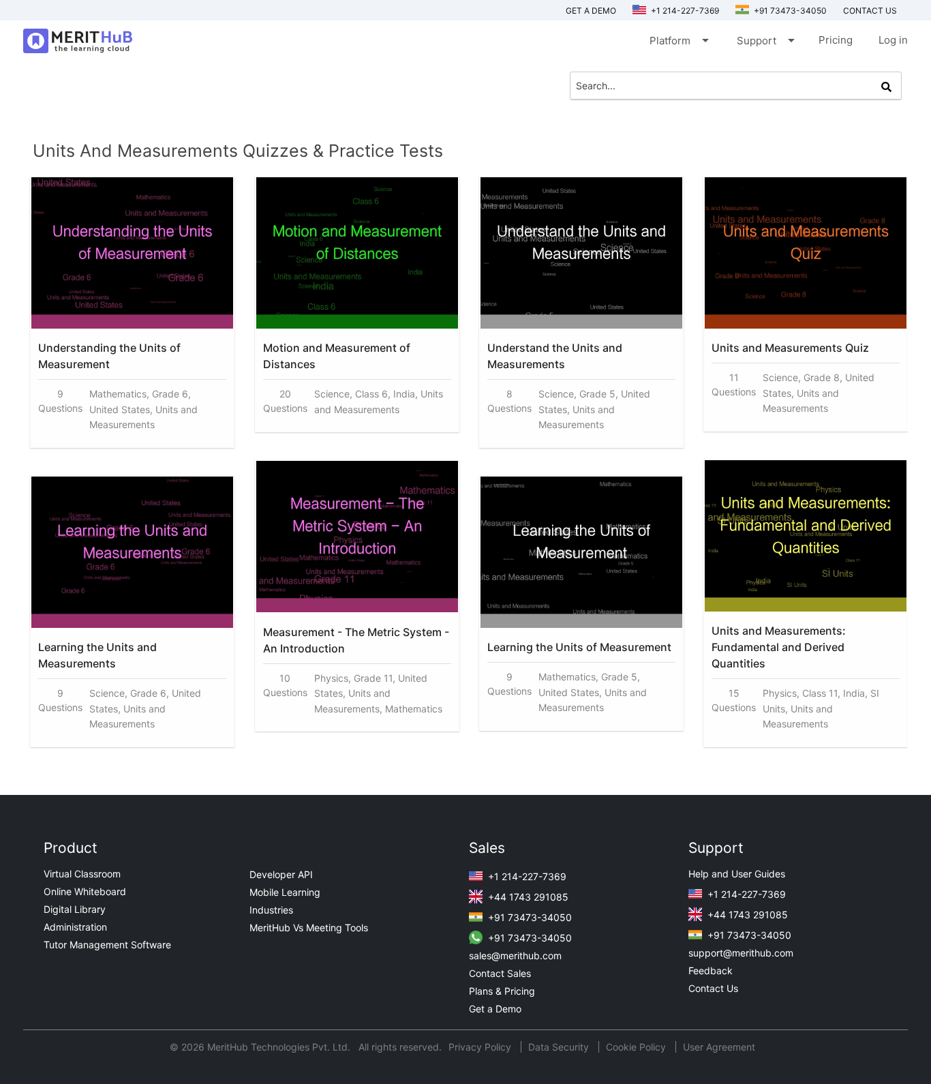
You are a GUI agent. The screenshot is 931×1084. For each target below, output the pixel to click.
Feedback (710, 970)
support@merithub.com (740, 953)
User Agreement (719, 1047)
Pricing (836, 39)
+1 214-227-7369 (684, 10)
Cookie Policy (636, 1047)
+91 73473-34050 (789, 10)
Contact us (870, 10)
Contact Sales (500, 973)
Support (765, 40)
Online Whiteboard (85, 891)
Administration (75, 927)
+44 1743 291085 (526, 897)
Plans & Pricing (502, 991)
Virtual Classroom (82, 873)
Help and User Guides (736, 873)
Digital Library (75, 909)
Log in (893, 39)
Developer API (281, 874)
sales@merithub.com (515, 955)
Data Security (560, 1047)
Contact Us (713, 988)
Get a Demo (591, 10)
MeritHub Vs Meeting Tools (308, 927)
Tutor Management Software (107, 944)
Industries (271, 910)
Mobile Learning (284, 892)
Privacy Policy (481, 1047)
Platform (678, 40)
